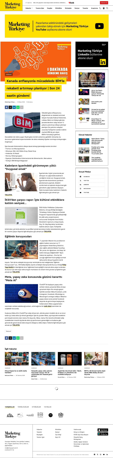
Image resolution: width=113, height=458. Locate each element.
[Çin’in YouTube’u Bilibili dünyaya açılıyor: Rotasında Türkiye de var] (84, 92)
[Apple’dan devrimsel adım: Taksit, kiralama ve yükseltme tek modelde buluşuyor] (70, 358)
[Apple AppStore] (103, 431)
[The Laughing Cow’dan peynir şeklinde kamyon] (84, 159)
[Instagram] (101, 454)
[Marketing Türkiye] (13, 5)
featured (8, 331)
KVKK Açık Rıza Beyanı (81, 434)
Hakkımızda (77, 429)
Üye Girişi (58, 434)
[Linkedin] (107, 454)
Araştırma (94, 8)
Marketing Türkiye (10, 102)
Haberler (28, 8)
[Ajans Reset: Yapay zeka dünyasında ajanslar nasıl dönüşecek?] (84, 141)
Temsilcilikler (23, 407)
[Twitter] (97, 454)
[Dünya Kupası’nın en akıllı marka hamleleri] (17, 358)
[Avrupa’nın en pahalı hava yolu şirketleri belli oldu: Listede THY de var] (84, 111)
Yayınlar (47, 407)
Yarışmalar (9, 407)
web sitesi (47, 306)
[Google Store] (103, 435)
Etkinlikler (58, 8)
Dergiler (49, 8)
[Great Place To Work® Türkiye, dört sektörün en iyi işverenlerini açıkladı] (84, 121)
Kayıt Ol (57, 437)
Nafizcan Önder (9, 375)
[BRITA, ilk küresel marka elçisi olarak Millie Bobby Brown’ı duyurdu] (96, 358)
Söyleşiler (68, 8)
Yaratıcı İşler (40, 8)
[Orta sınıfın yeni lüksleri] (84, 102)
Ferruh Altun (61, 377)
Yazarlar (85, 8)
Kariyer (77, 8)
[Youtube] (104, 454)
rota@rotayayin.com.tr (11, 448)
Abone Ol (104, 3)
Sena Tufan (34, 379)
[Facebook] (95, 454)
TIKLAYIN (8, 195)
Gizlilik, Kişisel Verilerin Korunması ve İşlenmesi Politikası (81, 444)
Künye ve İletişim (79, 432)
